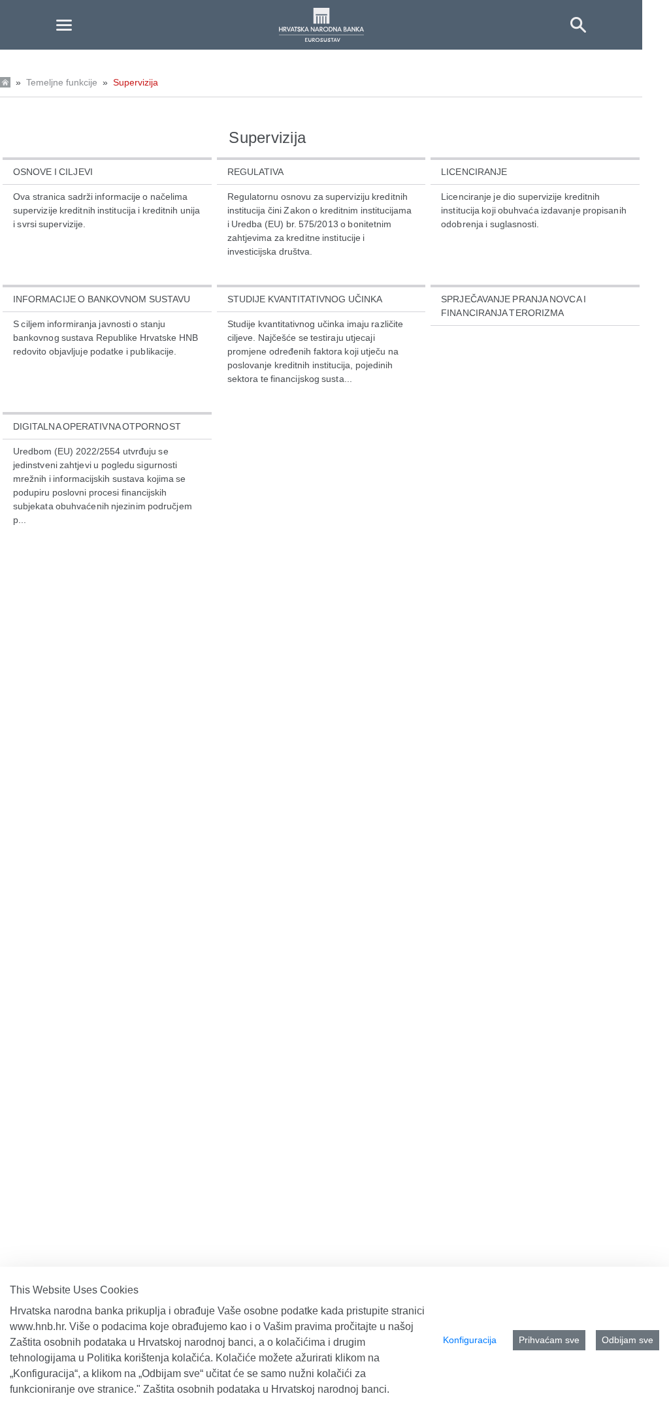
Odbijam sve (627, 1340)
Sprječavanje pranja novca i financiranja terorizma (513, 306)
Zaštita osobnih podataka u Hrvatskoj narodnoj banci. (266, 1389)
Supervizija (135, 82)
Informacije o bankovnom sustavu (101, 299)
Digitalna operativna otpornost (97, 426)
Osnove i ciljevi (53, 172)
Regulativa (255, 172)
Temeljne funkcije (61, 82)
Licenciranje (474, 172)
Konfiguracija (470, 1340)
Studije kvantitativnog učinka (305, 299)
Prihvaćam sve (549, 1340)
